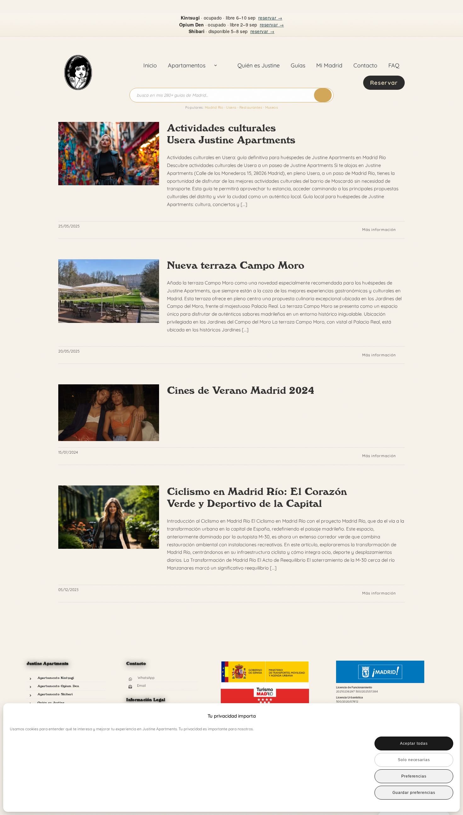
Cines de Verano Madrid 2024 (240, 390)
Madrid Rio (214, 107)
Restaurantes (250, 107)
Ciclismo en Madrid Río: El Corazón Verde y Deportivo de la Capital (257, 497)
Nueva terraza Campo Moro (235, 265)
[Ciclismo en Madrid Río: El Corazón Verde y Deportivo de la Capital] (108, 517)
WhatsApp (146, 677)
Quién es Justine (51, 702)
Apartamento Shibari (55, 694)
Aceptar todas (413, 743)
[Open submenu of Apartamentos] (215, 65)
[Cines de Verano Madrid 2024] (108, 412)
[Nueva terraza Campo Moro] (108, 291)
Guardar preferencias (413, 792)
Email (141, 685)
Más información (379, 229)
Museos (271, 107)
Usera (231, 107)
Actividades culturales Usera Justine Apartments (231, 134)
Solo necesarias (414, 760)
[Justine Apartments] (78, 48)
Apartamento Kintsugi (55, 678)
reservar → (270, 17)
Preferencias (414, 776)
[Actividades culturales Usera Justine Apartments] (108, 154)
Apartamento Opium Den (58, 686)
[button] (444, 716)
